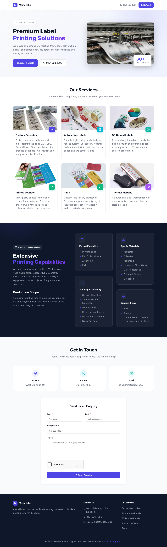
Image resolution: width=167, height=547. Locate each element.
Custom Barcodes (131, 508)
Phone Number (53, 426)
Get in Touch (146, 5)
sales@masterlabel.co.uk (131, 385)
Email (88, 414)
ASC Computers (113, 541)
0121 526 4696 (130, 5)
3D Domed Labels (131, 518)
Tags (124, 528)
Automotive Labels (131, 513)
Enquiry (51, 438)
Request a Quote (25, 63)
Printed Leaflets (130, 523)
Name (50, 414)
